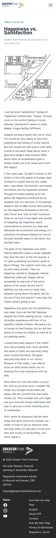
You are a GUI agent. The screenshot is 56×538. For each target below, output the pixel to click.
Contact (33, 518)
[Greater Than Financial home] (13, 5)
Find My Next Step (39, 523)
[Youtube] (5, 516)
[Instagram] (5, 511)
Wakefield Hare (38, 39)
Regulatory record (39, 532)
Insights (33, 509)
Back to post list (14, 21)
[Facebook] (5, 505)
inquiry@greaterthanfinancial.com (22, 491)
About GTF (35, 513)
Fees (31, 504)
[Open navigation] (50, 5)
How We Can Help (39, 500)
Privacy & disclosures (41, 527)
